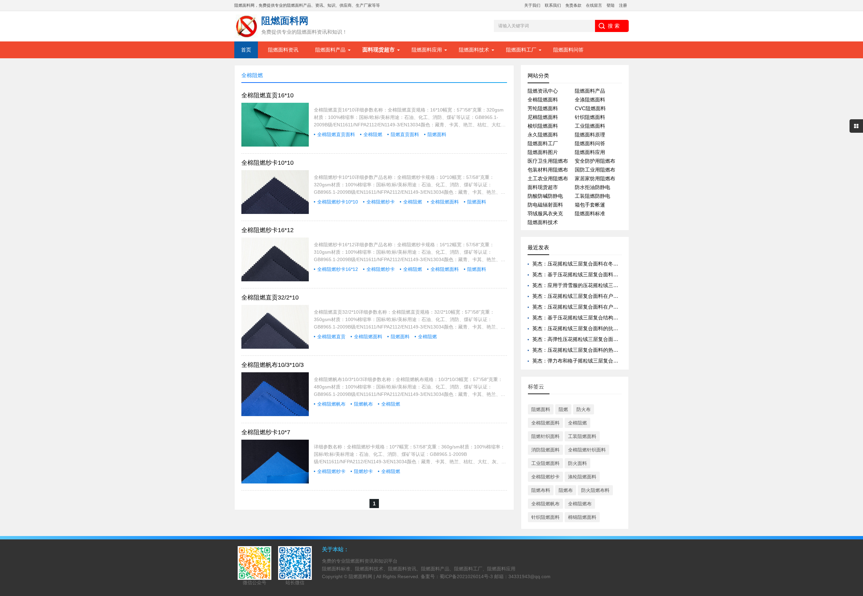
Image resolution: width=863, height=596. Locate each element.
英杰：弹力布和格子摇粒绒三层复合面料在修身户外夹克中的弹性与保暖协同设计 (623, 361)
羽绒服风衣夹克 (545, 213)
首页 (246, 50)
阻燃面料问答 (568, 50)
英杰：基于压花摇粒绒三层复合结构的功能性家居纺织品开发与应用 (608, 317)
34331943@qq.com (529, 576)
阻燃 (563, 409)
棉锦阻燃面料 (582, 517)
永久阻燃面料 (543, 134)
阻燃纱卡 (363, 471)
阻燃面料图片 (543, 152)
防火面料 (577, 463)
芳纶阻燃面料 (543, 108)
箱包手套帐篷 (590, 205)
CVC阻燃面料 (590, 108)
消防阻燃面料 (545, 449)
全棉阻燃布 (580, 503)
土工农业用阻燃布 (548, 178)
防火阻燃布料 (595, 490)
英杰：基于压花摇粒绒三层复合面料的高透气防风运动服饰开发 (603, 274)
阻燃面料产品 (330, 50)
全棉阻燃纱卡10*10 (267, 162)
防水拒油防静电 (592, 187)
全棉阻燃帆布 (331, 404)
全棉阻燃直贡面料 (336, 134)
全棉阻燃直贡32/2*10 (270, 297)
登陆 (610, 5)
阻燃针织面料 (545, 436)
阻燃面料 (436, 134)
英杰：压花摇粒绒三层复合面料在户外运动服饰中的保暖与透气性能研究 (613, 307)
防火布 (583, 409)
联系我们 (553, 5)
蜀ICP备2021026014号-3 (466, 576)
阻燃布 (566, 490)
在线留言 (594, 5)
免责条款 (573, 5)
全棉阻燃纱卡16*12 (267, 230)
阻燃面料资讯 (283, 50)
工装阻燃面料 (582, 436)
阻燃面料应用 (427, 50)
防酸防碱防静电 (545, 196)
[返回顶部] (856, 529)
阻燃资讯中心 (543, 91)
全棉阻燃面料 (444, 202)
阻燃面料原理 (590, 134)
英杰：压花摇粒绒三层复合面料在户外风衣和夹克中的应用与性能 (605, 296)
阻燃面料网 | (362, 576)
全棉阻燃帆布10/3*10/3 (272, 365)
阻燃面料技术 (474, 50)
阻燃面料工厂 (521, 50)
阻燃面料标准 (590, 213)
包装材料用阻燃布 (548, 169)
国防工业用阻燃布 (595, 169)
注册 (623, 5)
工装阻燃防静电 (592, 196)
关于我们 (532, 5)
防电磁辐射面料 (545, 205)
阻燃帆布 (363, 404)
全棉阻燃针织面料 (587, 449)
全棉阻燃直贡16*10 (267, 95)
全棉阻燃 (372, 134)
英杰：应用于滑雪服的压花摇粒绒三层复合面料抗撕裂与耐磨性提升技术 (613, 285)
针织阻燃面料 (590, 117)
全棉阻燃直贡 (331, 336)
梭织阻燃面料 (543, 126)
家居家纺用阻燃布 (595, 178)
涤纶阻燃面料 (582, 476)
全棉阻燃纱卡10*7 (265, 432)
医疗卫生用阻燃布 (548, 161)
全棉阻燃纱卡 (380, 202)
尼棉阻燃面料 (543, 117)
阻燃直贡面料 (405, 134)
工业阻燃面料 (590, 126)
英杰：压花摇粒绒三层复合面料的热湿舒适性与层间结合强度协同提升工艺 (615, 350)
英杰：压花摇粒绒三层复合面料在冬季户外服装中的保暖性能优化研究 (610, 263)
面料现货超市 (543, 187)
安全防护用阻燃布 (595, 161)
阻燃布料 (540, 490)
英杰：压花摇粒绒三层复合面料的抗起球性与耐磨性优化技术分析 (605, 328)
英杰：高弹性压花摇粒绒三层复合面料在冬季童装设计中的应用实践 (608, 339)
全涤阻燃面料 (590, 99)
